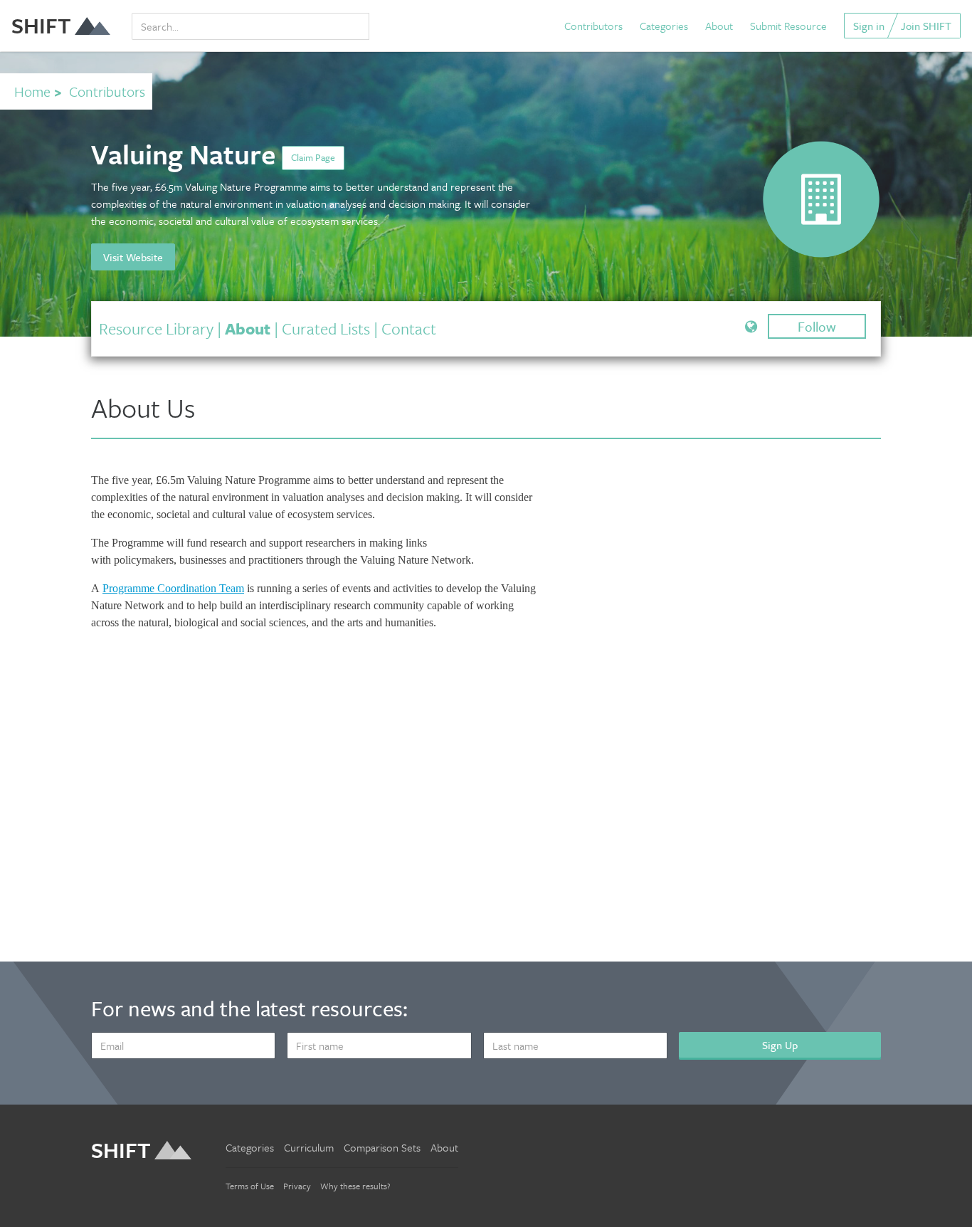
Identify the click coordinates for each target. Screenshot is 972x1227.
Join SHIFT (926, 25)
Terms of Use (250, 1185)
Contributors (593, 25)
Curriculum (309, 1147)
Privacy (297, 1185)
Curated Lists (326, 328)
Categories (664, 25)
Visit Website (133, 257)
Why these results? (355, 1185)
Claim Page (313, 157)
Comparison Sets (382, 1147)
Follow (817, 326)
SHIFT (41, 25)
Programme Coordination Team (173, 588)
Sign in (868, 25)
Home (32, 91)
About (719, 25)
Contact (408, 328)
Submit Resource (788, 25)
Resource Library (156, 328)
